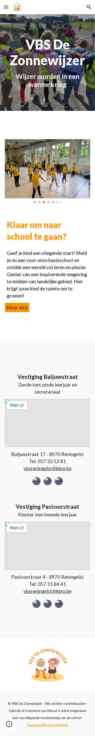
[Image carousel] (47, 171)
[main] (47, 62)
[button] (6, 7)
